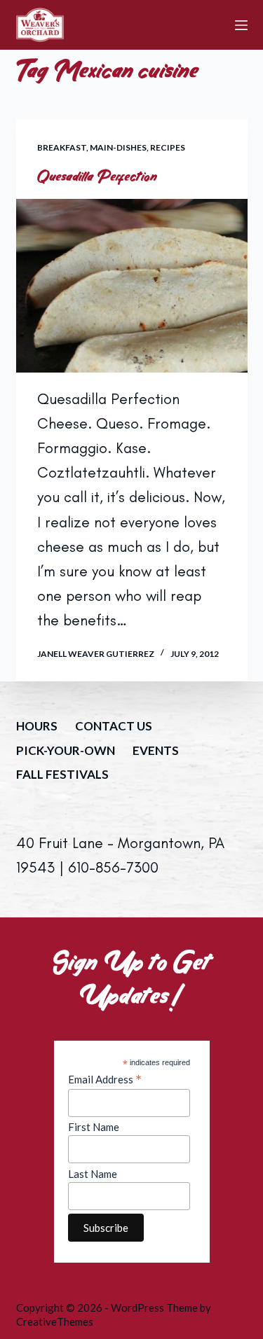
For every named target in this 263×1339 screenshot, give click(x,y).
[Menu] (241, 25)
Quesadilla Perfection (97, 176)
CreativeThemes (54, 1321)
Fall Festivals (62, 774)
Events (156, 750)
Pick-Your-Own (65, 750)
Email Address (105, 1079)
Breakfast (61, 147)
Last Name (92, 1173)
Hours (37, 726)
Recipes (167, 147)
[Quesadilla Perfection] (132, 286)
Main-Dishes (118, 147)
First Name (93, 1127)
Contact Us (113, 726)
